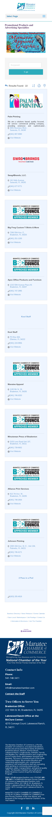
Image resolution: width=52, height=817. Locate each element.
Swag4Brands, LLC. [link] (17, 175)
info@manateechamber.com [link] (19, 687)
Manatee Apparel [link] (16, 384)
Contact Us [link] (41, 617)
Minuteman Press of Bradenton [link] (22, 437)
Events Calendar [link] (39, 613)
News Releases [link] (26, 613)
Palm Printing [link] (14, 116)
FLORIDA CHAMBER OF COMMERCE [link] (27, 794)
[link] (26, 6)
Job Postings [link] (31, 617)
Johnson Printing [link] (16, 541)
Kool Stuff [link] (12, 332)
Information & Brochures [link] (19, 621)
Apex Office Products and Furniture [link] (24, 280)
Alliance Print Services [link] (18, 489)
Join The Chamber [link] (35, 621)
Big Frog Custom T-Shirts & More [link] (23, 227)
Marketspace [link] (21, 617)
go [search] (27, 72)
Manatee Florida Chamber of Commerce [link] (25, 780)
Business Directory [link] (13, 613)
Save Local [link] (12, 617)
